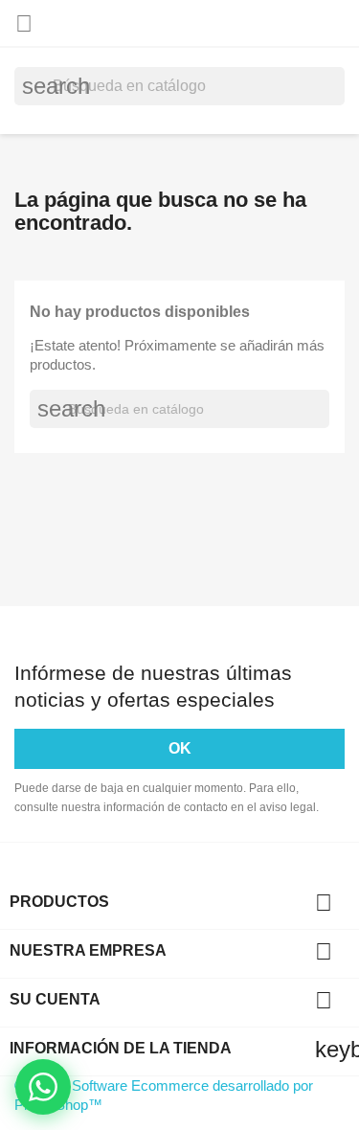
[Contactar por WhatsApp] (43, 1087)
